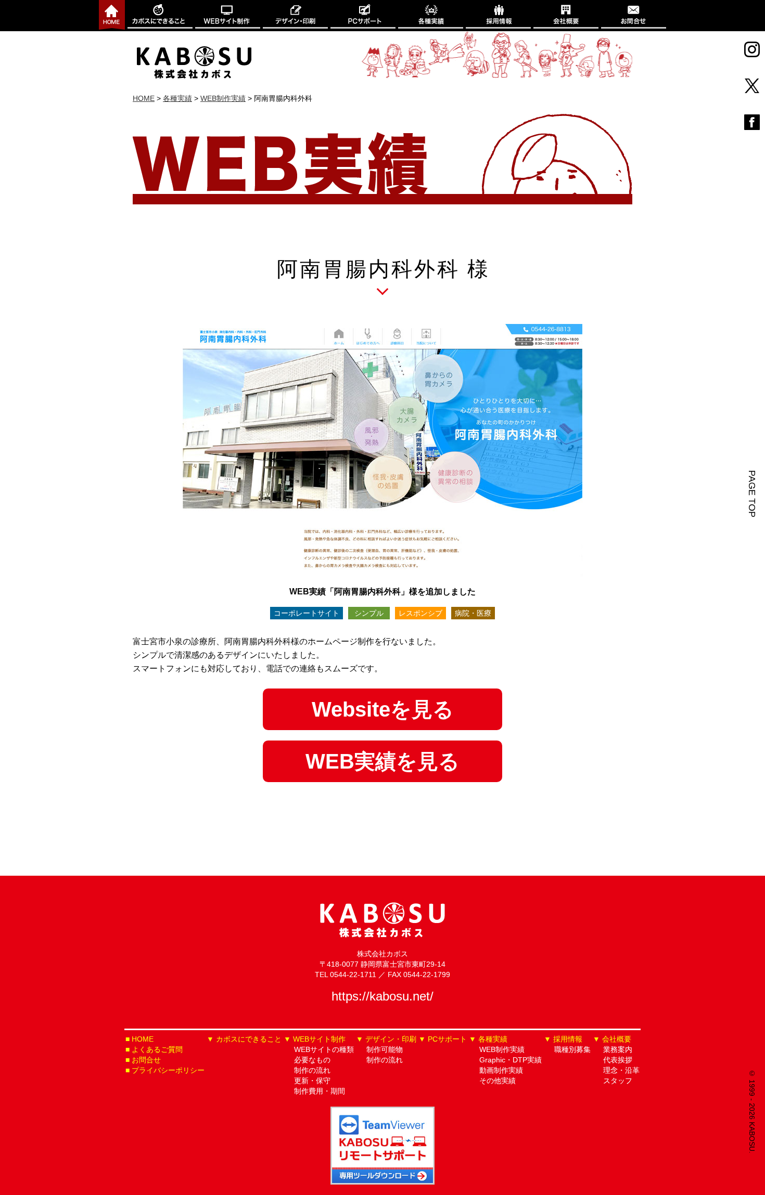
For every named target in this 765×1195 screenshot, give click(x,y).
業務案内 (617, 1049)
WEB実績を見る (382, 761)
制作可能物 (384, 1049)
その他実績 (497, 1080)
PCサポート (363, 15)
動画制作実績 (501, 1070)
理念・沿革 (621, 1070)
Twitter (752, 86)
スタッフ (617, 1080)
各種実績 (430, 15)
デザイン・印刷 (295, 15)
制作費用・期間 (319, 1091)
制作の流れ (312, 1070)
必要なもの (312, 1060)
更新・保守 (312, 1080)
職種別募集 (572, 1049)
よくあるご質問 (157, 1049)
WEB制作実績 (502, 1049)
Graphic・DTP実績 (510, 1060)
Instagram (752, 49)
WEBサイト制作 (227, 15)
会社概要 (565, 15)
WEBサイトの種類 (324, 1049)
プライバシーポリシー (168, 1070)
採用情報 (498, 15)
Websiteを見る (383, 709)
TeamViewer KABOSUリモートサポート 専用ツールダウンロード (382, 1146)
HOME (143, 1039)
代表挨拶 (617, 1060)
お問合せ (633, 15)
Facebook (752, 122)
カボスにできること (160, 15)
